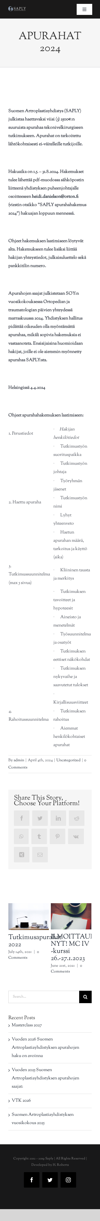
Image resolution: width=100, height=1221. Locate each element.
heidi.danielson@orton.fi (55, 197)
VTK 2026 (21, 1101)
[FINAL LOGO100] (17, 8)
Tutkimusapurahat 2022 (34, 941)
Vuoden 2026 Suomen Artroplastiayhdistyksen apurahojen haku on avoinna (45, 1047)
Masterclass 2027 (27, 1025)
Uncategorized (68, 760)
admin (19, 760)
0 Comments (23, 955)
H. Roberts (61, 1164)
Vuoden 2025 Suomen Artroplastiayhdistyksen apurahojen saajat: (45, 1078)
